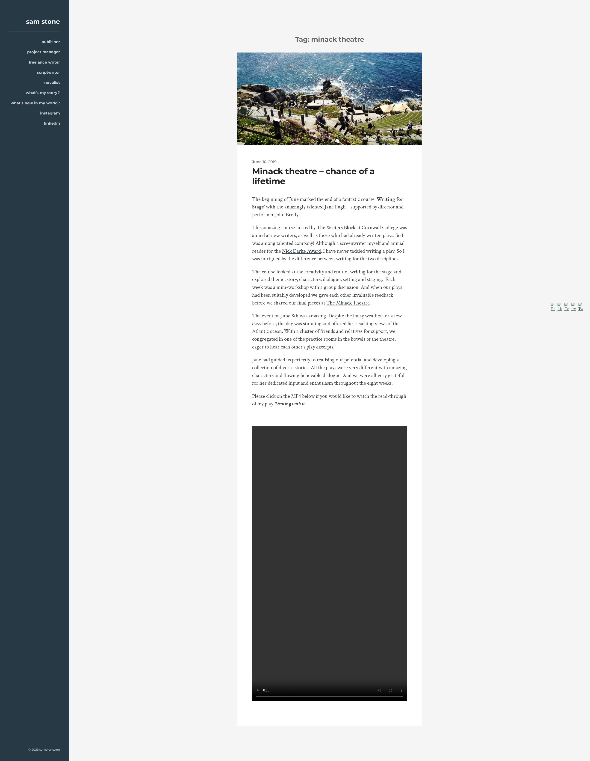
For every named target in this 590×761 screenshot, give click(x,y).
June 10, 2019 (264, 161)
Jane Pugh (335, 207)
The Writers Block (336, 227)
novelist (52, 82)
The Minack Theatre (348, 303)
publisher (50, 41)
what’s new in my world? (35, 103)
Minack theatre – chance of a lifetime (313, 176)
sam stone (43, 21)
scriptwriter (48, 72)
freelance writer (44, 62)
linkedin (52, 123)
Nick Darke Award (301, 251)
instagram (50, 113)
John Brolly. (287, 214)
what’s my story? (43, 92)
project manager (43, 52)
